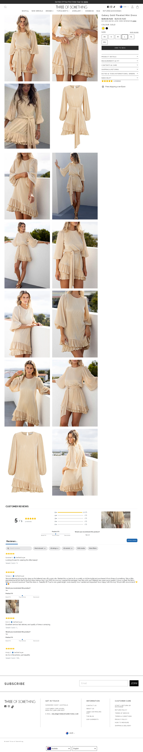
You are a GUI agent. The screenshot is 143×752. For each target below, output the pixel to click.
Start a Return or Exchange (123, 706)
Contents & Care (109, 65)
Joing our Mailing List (93, 712)
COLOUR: (108, 25)
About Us (90, 708)
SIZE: (120, 32)
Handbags (89, 11)
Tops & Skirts (62, 11)
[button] (71, 512)
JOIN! (134, 683)
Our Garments (92, 719)
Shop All (25, 11)
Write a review (132, 540)
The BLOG (90, 716)
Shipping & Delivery (123, 725)
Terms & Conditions (123, 716)
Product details (109, 57)
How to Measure (122, 722)
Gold (103, 28)
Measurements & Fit (110, 61)
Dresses (49, 11)
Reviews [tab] (11, 541)
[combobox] (58, 748)
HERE (86, 2)
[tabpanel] (71, 604)
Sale (98, 11)
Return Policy (121, 710)
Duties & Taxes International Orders (118, 74)
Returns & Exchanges (112, 11)
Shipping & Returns (110, 69)
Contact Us (91, 705)
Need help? (106, 78)
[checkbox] (81, 548)
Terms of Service (122, 713)
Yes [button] (7, 590)
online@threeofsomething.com (65, 714)
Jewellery (76, 11)
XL (131, 37)
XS (105, 37)
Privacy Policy (121, 719)
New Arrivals (37, 11)
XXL (104, 42)
